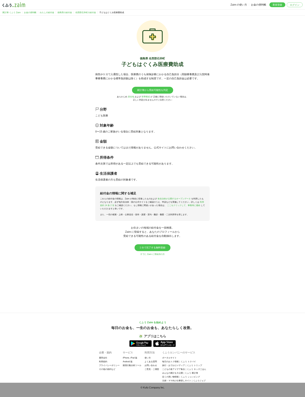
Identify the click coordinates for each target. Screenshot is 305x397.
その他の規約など (107, 369)
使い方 (148, 358)
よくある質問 (151, 361)
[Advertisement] (152, 282)
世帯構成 (146, 96)
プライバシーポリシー (109, 365)
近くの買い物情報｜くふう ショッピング (181, 377)
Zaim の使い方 (238, 4)
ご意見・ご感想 (152, 369)
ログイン (294, 4)
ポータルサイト (169, 358)
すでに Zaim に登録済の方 (152, 254)
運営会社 (103, 358)
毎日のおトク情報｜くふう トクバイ (179, 361)
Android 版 (127, 361)
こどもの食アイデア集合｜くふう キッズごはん (184, 369)
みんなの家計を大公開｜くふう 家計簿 (180, 373)
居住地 (131, 96)
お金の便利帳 (258, 4)
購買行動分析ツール (132, 365)
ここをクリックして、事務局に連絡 (183, 205)
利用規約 (103, 361)
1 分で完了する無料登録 (152, 247)
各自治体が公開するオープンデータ (174, 198)
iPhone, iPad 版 (130, 358)
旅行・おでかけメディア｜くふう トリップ (182, 365)
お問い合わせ (151, 365)
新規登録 (277, 4)
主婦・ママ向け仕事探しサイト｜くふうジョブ (184, 380)
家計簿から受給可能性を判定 (152, 90)
